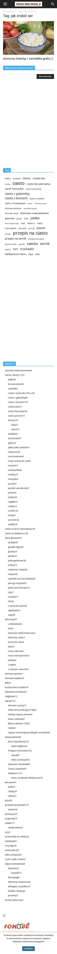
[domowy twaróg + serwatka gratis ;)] (28, 38)
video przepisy (13, 854)
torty (11, 515)
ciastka (7, 184)
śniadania (11, 841)
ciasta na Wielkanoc (16, 533)
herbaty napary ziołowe (20, 714)
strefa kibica (12, 850)
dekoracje (11, 619)
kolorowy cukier (16, 637)
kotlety (12, 565)
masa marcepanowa (18, 655)
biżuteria (13, 868)
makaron (31, 223)
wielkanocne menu (15, 254)
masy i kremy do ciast (19, 461)
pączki (22, 244)
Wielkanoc (15, 773)
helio (26, 218)
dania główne (13, 537)
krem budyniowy (12, 223)
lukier (11, 646)
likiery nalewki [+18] (19, 723)
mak (23, 223)
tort (15, 249)
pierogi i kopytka (17, 583)
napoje (10, 700)
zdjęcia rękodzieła (15, 863)
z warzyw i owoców (18, 669)
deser (30, 203)
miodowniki (15, 470)
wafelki (12, 524)
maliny (40, 223)
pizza (8, 800)
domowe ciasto (41, 203)
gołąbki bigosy (15, 546)
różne (15, 429)
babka (8, 178)
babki (12, 379)
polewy (12, 660)
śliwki (37, 254)
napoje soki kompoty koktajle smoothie (29, 732)
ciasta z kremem (18, 402)
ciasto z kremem (16, 198)
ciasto (18, 183)
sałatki (10, 823)
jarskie (12, 556)
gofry (12, 442)
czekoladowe (15, 623)
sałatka (32, 243)
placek (41, 228)
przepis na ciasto (30, 233)
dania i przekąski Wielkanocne (27, 777)
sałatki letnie (15, 827)
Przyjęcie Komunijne (20, 750)
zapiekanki (14, 610)
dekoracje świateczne (19, 881)
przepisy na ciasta (36, 239)
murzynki (13, 479)
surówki (13, 596)
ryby (10, 592)
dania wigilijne (19, 746)
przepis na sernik (15, 238)
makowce (14, 451)
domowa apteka (14, 673)
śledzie (12, 809)
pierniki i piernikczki (18, 488)
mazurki (13, 465)
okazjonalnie (13, 737)
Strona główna (9, 11)
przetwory (11, 813)
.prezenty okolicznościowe (18, 370)
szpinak (8, 249)
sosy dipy (10, 845)
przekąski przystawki (17, 804)
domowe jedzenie (13, 208)
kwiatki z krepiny (16, 890)
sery (7, 832)
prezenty (13, 895)
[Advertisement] (26, 310)
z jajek (12, 664)
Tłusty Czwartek (17, 768)
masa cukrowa (16, 651)
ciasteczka (39, 178)
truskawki (27, 248)
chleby (12, 791)
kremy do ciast (16, 642)
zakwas (12, 795)
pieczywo (10, 782)
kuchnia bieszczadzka (16, 687)
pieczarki (22, 228)
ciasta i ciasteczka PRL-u (21, 393)
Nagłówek (11, 696)
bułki (11, 786)
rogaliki (12, 501)
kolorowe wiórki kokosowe (22, 632)
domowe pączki (30, 208)
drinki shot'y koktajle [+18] (22, 709)
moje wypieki (10, 228)
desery (13, 420)
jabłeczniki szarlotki (18, 447)
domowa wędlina (14, 678)
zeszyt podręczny (14, 899)
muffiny (13, 474)
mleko (11, 728)
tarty (11, 601)
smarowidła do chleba (17, 836)
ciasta (26, 178)
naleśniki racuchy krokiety (21, 578)
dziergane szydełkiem (19, 886)
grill (8, 682)
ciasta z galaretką (18, 397)
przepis (8, 234)
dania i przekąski (20, 759)
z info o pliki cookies (15, 859)
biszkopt (16, 178)
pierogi (31, 228)
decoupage (14, 877)
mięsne (13, 574)
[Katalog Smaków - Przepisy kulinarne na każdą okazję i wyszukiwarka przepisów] (28, 918)
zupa (30, 254)
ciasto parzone (16, 415)
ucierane (13, 519)
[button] (52, 4)
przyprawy (11, 818)
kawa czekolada (16, 718)
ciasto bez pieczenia (38, 183)
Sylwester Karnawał (19, 764)
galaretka (9, 218)
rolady (12, 506)
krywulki (16, 872)
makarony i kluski (17, 569)
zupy (11, 614)
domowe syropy (17, 705)
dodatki (13, 433)
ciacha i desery (15, 375)
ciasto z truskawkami (15, 203)
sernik (45, 243)
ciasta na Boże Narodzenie (20, 528)
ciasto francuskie (14, 188)
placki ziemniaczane (19, 587)
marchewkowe (16, 456)
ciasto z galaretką (17, 193)
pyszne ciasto (11, 244)
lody (14, 424)
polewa (12, 492)
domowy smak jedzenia (34, 213)
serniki (13, 510)
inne (10, 628)
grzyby (19, 218)
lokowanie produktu (16, 691)
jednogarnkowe (17, 560)
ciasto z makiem (37, 198)
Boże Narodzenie (18, 741)
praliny (12, 497)
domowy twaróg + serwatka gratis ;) (28, 58)
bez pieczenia (16, 384)
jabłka (35, 218)
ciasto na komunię (33, 189)
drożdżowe (14, 438)
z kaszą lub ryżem (17, 605)
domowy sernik (11, 213)
